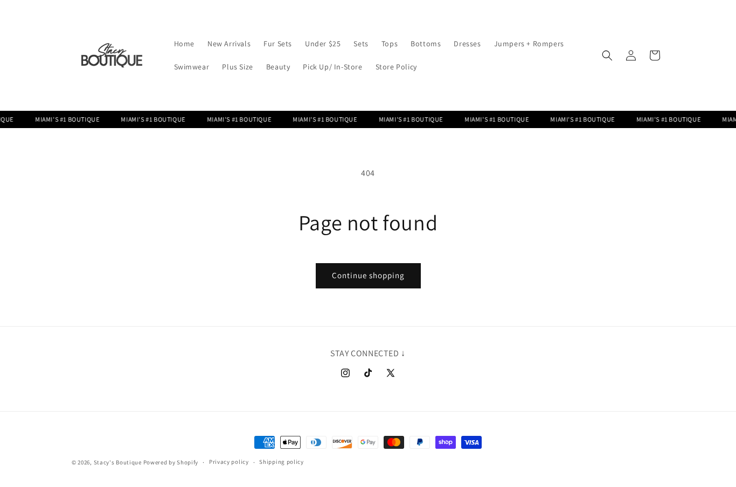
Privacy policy (229, 461)
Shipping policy (281, 461)
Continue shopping (368, 275)
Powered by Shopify (171, 462)
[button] (607, 55)
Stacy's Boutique (118, 462)
